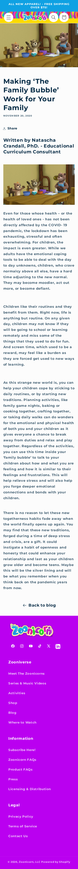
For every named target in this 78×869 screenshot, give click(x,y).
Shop (12, 703)
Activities (16, 693)
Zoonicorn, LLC (29, 861)
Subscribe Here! (21, 750)
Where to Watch (22, 722)
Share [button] (12, 128)
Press (13, 779)
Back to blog (42, 605)
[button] (8, 17)
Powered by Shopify (55, 861)
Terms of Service (22, 826)
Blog (12, 713)
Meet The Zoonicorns (26, 673)
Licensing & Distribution (29, 789)
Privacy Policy (20, 816)
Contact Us (18, 836)
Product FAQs (20, 769)
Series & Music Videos (27, 683)
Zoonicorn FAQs (22, 760)
